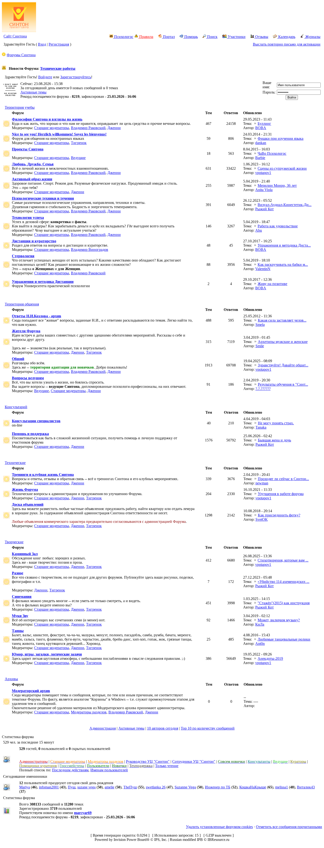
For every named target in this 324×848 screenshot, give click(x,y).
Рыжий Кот (264, 209)
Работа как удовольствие (278, 226)
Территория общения (22, 304)
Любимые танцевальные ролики (284, 639)
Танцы (18, 631)
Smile (259, 346)
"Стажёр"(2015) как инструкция (284, 603)
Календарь (286, 37)
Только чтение (166, 766)
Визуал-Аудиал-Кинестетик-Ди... (284, 205)
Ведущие (78, 158)
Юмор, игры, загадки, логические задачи (47, 654)
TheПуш (130, 787)
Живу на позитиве (272, 284)
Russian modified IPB (186, 840)
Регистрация (59, 44)
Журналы (312, 37)
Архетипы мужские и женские (283, 342)
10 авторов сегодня (162, 728)
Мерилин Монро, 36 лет (277, 185)
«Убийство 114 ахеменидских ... (283, 582)
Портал (168, 37)
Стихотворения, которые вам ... (283, 560)
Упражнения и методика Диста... (284, 245)
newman (261, 483)
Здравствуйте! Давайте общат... (283, 365)
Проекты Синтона (27, 149)
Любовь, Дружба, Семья (33, 164)
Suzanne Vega (185, 787)
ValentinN (262, 269)
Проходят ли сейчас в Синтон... (283, 479)
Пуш (71, 787)
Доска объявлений (27, 504)
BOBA (260, 128)
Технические (15, 463)
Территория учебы (20, 107)
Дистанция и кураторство (34, 241)
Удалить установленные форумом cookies (219, 827)
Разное (17, 573)
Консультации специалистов (36, 421)
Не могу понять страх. (276, 423)
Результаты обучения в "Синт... (283, 384)
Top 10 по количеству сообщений (208, 728)
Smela (260, 325)
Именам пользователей (109, 770)
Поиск (212, 37)
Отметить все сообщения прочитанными (289, 827)
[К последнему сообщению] (255, 124)
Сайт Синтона (15, 36)
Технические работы (57, 68)
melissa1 (281, 787)
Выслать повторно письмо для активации (286, 44)
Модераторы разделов (88, 712)
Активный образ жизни (32, 179)
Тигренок (79, 143)
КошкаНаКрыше (252, 787)
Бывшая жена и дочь (274, 440)
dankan (260, 143)
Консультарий (16, 407)
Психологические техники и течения (43, 198)
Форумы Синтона (21, 55)
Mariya (24, 787)
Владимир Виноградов (89, 250)
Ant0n (260, 644)
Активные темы (33, 92)
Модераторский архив (31, 691)
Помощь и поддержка (30, 434)
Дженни (114, 128)
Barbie (260, 158)
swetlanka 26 (156, 787)
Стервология (23, 256)
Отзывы (261, 37)
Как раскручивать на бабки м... (283, 264)
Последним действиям (70, 770)
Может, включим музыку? (279, 620)
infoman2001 (49, 787)
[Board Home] (19, 31)
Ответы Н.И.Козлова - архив (36, 316)
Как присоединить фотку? (279, 515)
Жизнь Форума (25, 489)
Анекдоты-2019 (270, 658)
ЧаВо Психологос (272, 153)
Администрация (102, 728)
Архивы (11, 679)
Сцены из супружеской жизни (282, 168)
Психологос (123, 37)
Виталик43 (306, 787)
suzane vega (86, 787)
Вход (42, 44)
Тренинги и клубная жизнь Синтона (43, 475)
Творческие (14, 542)
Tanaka (260, 427)
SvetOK (261, 519)
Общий (18, 359)
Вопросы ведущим (28, 378)
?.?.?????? (263, 389)
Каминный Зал (25, 554)
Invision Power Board (130, 840)
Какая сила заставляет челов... (282, 320)
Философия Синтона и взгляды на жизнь (47, 119)
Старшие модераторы (51, 128)
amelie (109, 787)
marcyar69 (83, 813)
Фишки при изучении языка (280, 138)
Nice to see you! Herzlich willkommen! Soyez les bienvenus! (59, 134)
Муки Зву (20, 616)
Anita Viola (264, 190)
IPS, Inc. (160, 840)
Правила (145, 37)
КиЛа (259, 624)
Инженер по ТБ (217, 787)
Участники (236, 37)
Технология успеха (28, 218)
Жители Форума (26, 331)
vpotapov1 (263, 173)
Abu (258, 230)
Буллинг (264, 124)
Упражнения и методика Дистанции (43, 282)
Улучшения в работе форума (281, 494)
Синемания (22, 597)
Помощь (190, 37)
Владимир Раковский (88, 128)
